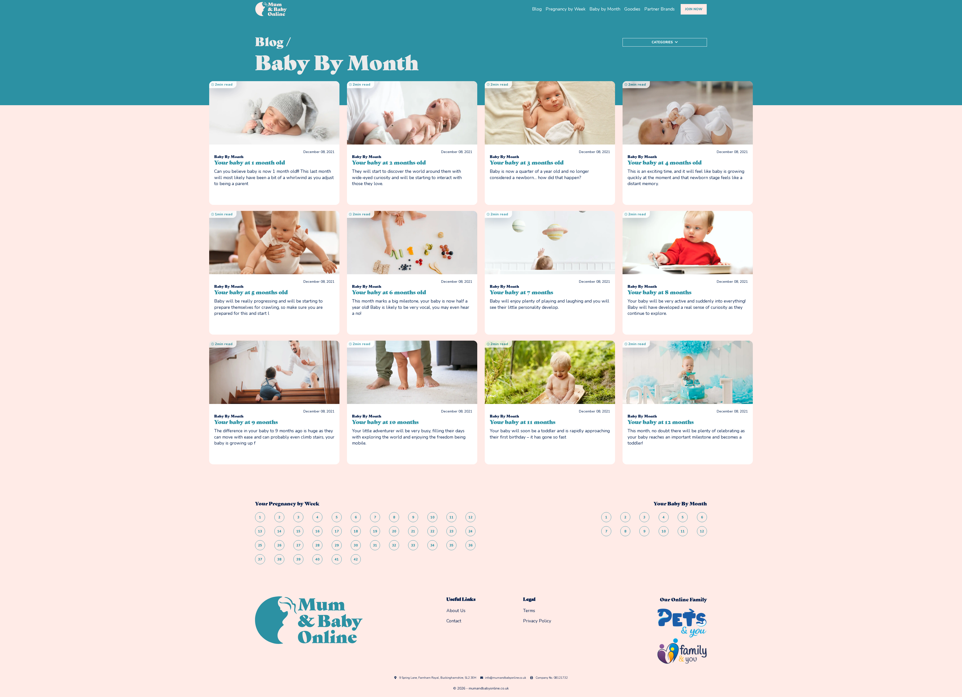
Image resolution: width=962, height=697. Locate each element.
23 (451, 531)
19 (375, 531)
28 (317, 545)
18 (356, 531)
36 (470, 545)
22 (432, 531)
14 (279, 531)
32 (394, 545)
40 (317, 559)
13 (260, 531)
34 (432, 545)
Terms (529, 611)
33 (413, 545)
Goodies (632, 9)
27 (298, 545)
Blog (537, 9)
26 (279, 545)
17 (337, 531)
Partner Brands (659, 9)
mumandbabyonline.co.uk (489, 688)
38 (279, 559)
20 (394, 531)
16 (317, 531)
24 (470, 531)
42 (356, 559)
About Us (455, 611)
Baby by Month (604, 9)
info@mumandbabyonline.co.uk (505, 678)
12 (470, 517)
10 (432, 517)
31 (375, 545)
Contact (453, 621)
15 (298, 531)
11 (451, 517)
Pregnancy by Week (565, 9)
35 (451, 545)
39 (298, 559)
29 (337, 545)
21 (413, 531)
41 (337, 559)
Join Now (693, 9)
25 (260, 545)
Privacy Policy (537, 621)
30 (356, 545)
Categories (662, 42)
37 (260, 559)
